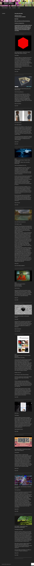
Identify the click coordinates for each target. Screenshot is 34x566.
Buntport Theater (19, 15)
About (10, 7)
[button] (23, 43)
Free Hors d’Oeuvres (5, 7)
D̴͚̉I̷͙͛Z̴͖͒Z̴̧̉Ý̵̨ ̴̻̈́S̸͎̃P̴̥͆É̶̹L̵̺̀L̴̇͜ (9, 3)
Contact (19, 7)
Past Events (14, 7)
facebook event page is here (19, 23)
